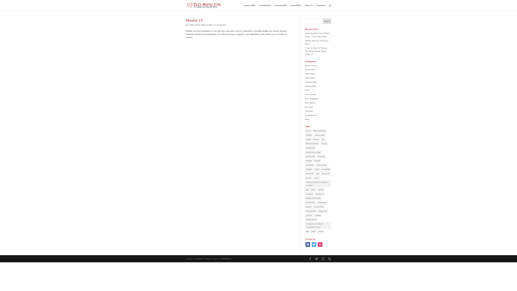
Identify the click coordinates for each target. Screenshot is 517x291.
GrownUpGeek (265, 5)
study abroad (311, 211)
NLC (307, 190)
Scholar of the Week (313, 198)
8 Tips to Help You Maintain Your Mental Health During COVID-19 (316, 51)
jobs (317, 174)
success (309, 215)
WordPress (227, 258)
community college (313, 152)
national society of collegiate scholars (317, 183)
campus (309, 135)
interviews (310, 174)
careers (316, 139)
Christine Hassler (312, 144)
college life (310, 148)
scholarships (322, 202)
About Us (309, 5)
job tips (308, 178)
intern (317, 169)
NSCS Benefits (311, 94)
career (308, 139)
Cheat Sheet (310, 73)
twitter (320, 231)
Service (308, 207)
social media (319, 207)
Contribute (321, 5)
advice (308, 131)
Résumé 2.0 (194, 20)
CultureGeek (310, 78)
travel (313, 231)
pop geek (309, 107)
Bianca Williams (319, 131)
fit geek (317, 161)
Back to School (311, 65)
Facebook (321, 156)
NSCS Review (310, 103)
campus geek (320, 135)
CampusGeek (310, 69)
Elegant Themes (203, 258)
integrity (309, 169)
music (316, 178)
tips (307, 231)
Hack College (322, 165)
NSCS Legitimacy (311, 98)
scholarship (310, 202)
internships (326, 169)
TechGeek (309, 111)
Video (307, 119)
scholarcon (320, 194)
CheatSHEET (295, 5)
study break (322, 211)
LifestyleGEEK (280, 5)
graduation (310, 165)
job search (326, 174)
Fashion (309, 161)
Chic (323, 139)
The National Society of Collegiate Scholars (314, 225)
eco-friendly (310, 156)
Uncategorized (311, 115)
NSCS (307, 90)
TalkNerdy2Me (194, 25)
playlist (321, 190)
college (324, 144)
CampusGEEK (249, 5)
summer (318, 215)
